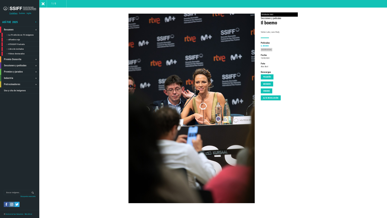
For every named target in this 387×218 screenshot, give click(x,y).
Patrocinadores (12, 84)
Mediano (267, 84)
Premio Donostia (12, 59)
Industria (8, 78)
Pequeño (267, 77)
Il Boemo (265, 46)
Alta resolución (270, 98)
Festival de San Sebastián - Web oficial (19, 214)
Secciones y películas (15, 65)
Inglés (29, 13)
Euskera (22, 13)
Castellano (13, 13)
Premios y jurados (13, 71)
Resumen (8, 29)
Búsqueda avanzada (28, 196)
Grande (266, 91)
